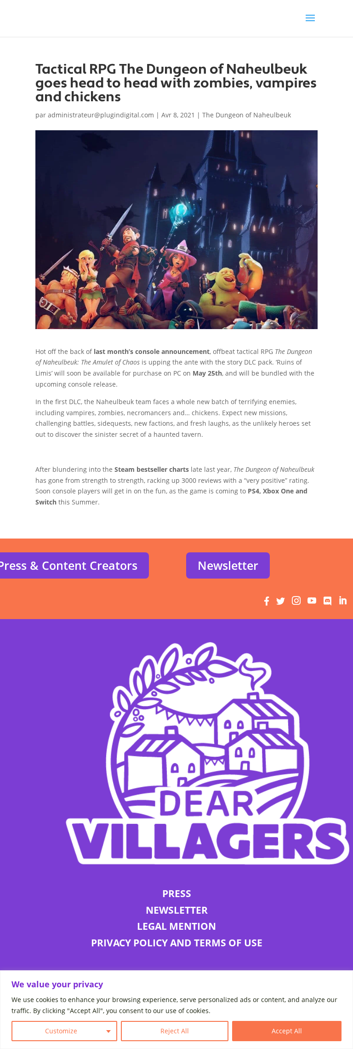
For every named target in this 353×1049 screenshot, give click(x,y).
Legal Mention (176, 926)
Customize (61, 1030)
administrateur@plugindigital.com (101, 114)
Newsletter (228, 565)
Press (176, 893)
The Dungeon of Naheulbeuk (246, 114)
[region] (176, 1009)
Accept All (287, 1030)
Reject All (174, 1030)
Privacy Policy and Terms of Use (176, 942)
